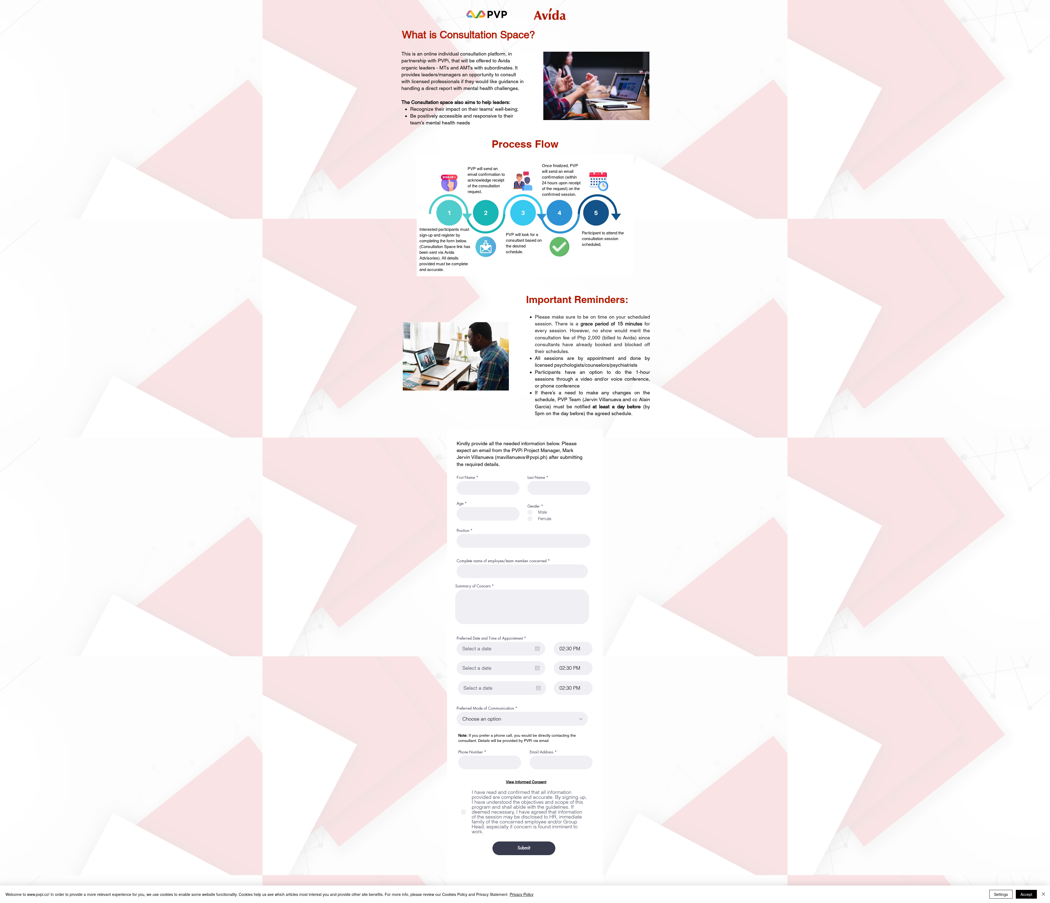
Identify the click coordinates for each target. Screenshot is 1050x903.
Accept (1026, 894)
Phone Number (470, 752)
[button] (526, 782)
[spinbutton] (573, 648)
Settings (1001, 894)
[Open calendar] (537, 648)
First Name (466, 477)
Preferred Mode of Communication (485, 708)
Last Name (536, 477)
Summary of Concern (473, 586)
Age (460, 503)
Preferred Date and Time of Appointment (492, 638)
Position (463, 530)
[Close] (1043, 894)
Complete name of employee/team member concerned (502, 561)
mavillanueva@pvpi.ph (521, 457)
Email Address (541, 752)
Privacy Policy (521, 894)
